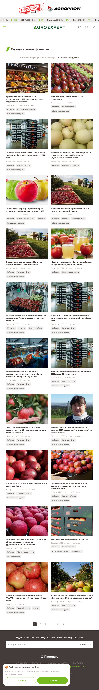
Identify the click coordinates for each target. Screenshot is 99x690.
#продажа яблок (13, 556)
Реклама (36, 663)
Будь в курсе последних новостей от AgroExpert (49, 637)
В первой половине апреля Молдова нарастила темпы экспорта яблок (24, 263)
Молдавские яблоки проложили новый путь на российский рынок (70, 209)
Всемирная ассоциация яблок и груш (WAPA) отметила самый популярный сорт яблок (26, 598)
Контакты (78, 663)
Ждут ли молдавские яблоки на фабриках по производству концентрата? (71, 263)
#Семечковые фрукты (15, 114)
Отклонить (20, 680)
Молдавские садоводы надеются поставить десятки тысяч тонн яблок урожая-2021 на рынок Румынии (24, 374)
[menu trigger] (5, 27)
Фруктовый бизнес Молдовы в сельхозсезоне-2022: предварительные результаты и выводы (25, 99)
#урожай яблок (23, 608)
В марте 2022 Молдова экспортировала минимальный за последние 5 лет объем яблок (71, 318)
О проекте (21, 663)
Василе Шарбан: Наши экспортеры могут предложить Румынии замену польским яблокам (26, 318)
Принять (52, 680)
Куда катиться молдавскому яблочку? (69, 539)
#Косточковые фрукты (26, 109)
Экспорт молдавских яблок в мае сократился (67, 97)
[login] (94, 27)
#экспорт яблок (68, 107)
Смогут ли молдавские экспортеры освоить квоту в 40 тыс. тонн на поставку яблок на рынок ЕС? (26, 430)
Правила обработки (57, 663)
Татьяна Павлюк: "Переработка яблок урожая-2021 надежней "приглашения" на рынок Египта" (71, 430)
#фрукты (10, 109)
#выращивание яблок (15, 223)
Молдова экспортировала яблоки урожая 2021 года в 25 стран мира (71, 372)
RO (79, 27)
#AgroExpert (77, 551)
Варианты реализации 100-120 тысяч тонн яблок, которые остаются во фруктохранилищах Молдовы (26, 542)
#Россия (55, 219)
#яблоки (55, 107)
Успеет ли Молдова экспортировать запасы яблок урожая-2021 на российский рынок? (72, 596)
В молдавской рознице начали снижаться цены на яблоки (26, 484)
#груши (36, 608)
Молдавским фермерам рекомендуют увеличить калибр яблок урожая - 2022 (25, 209)
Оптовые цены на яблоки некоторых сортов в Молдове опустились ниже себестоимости (69, 486)
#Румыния (11, 328)
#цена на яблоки (24, 493)
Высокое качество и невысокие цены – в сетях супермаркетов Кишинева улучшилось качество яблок (71, 155)
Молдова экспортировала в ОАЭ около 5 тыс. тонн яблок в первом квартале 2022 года (25, 155)
